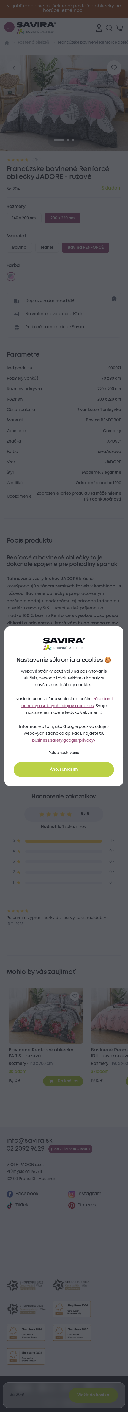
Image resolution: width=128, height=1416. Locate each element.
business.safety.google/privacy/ (64, 740)
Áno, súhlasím (64, 769)
